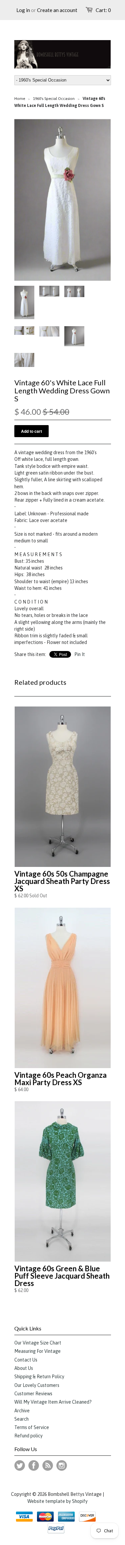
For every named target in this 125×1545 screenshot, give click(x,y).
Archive (22, 1410)
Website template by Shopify (57, 1501)
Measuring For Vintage (37, 1351)
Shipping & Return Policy (39, 1376)
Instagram (61, 1465)
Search (21, 1419)
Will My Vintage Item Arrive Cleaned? (53, 1402)
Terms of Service (31, 1427)
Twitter (19, 1465)
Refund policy (28, 1435)
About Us (23, 1368)
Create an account (57, 10)
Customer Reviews (33, 1393)
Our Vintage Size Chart (37, 1342)
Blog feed (47, 1465)
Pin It (79, 654)
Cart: (103, 10)
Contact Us (25, 1360)
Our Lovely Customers (36, 1385)
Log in (23, 10)
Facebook (33, 1465)
